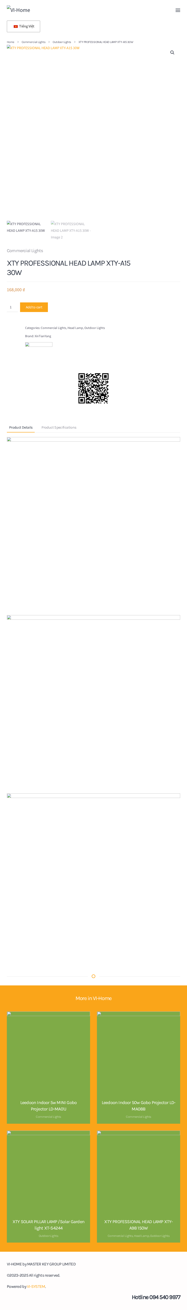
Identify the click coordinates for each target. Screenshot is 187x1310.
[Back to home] (37, 10)
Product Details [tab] (20, 427)
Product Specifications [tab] (59, 427)
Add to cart (34, 307)
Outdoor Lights (94, 328)
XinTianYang (43, 336)
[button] (178, 10)
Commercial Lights (25, 250)
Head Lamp (75, 328)
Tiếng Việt (26, 26)
